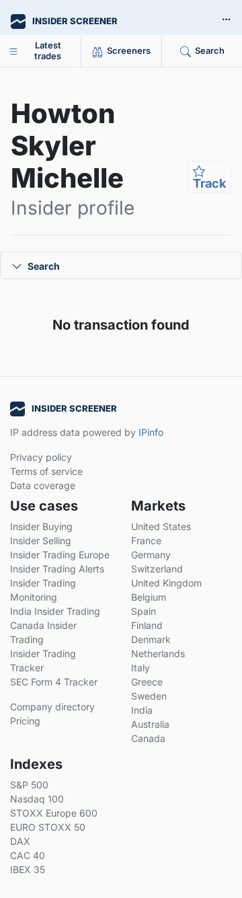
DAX (20, 841)
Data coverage (42, 485)
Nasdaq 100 (37, 799)
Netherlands (158, 653)
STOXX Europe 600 (53, 813)
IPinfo (150, 432)
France (146, 540)
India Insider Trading (55, 611)
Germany (151, 554)
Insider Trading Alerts (57, 568)
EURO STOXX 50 (47, 827)
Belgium (148, 597)
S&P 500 (29, 784)
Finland (147, 625)
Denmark (151, 639)
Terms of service (46, 471)
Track (209, 183)
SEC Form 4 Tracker (53, 681)
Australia (150, 724)
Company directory (52, 706)
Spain (143, 611)
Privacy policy (41, 457)
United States (161, 526)
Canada (148, 738)
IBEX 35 (27, 869)
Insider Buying (41, 526)
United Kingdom (166, 583)
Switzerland (157, 568)
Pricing (25, 720)
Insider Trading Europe (60, 554)
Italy (140, 667)
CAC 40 (27, 855)
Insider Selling (40, 540)
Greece (147, 681)
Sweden (149, 696)
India (142, 710)
